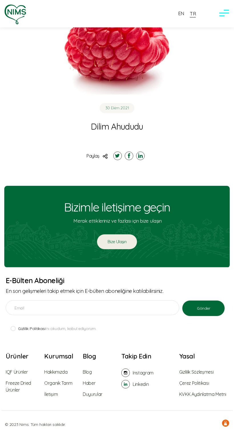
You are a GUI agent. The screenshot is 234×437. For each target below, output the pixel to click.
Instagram (143, 373)
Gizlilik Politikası (31, 328)
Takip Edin (136, 356)
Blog (89, 356)
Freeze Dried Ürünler (18, 386)
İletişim (51, 394)
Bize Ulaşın (117, 241)
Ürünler (17, 356)
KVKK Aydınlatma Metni (202, 394)
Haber (89, 383)
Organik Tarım (58, 383)
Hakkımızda (56, 372)
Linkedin (141, 384)
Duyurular (92, 394)
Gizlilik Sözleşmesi (196, 372)
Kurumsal (58, 356)
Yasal (187, 356)
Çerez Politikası (194, 383)
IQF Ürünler (17, 372)
